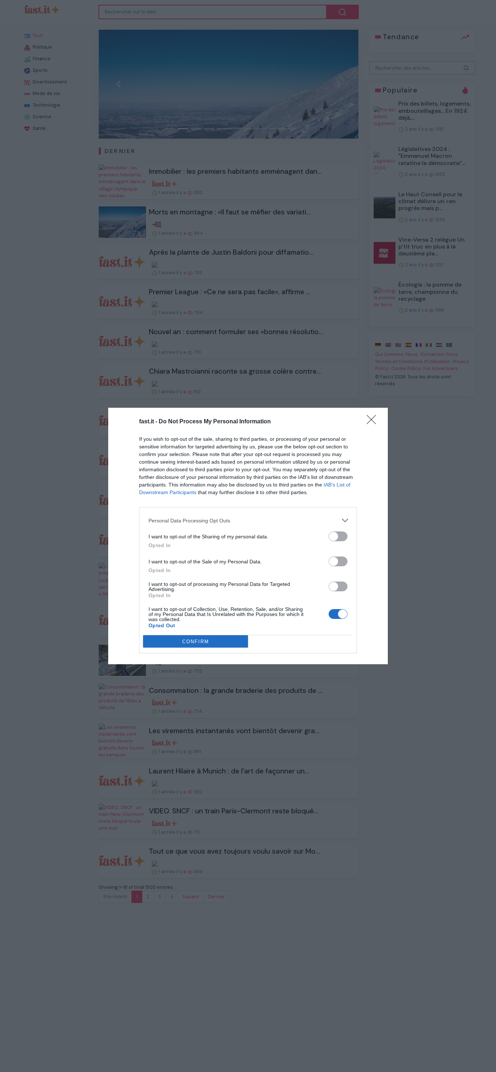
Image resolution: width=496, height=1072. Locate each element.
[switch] (338, 536)
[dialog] (248, 536)
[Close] (374, 422)
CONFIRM (195, 641)
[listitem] (248, 520)
